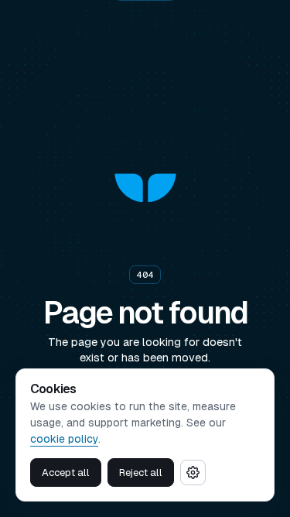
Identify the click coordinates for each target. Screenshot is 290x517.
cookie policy (64, 439)
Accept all (66, 472)
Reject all (140, 472)
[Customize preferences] (193, 472)
